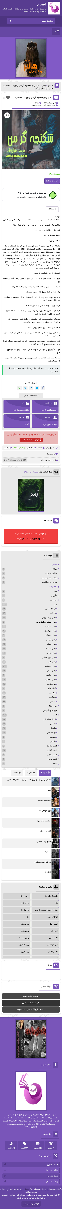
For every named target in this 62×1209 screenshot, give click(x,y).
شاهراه (48, 851)
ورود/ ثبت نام (52, 1181)
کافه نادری (46, 872)
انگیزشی (53, 595)
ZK (28, 917)
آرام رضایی (53, 937)
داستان (53, 728)
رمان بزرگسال (46, 105)
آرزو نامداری (24, 944)
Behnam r (25, 896)
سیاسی (53, 737)
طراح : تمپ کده (29, 1203)
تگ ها (15, 772)
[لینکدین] (31, 388)
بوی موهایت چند (43, 810)
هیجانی (53, 701)
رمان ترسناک (50, 648)
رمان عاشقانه (36, 105)
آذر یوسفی (25, 924)
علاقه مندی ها (52, 1170)
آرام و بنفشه (24, 937)
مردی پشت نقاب (44, 841)
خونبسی (53, 599)
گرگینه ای (52, 688)
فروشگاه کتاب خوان (30, 1002)
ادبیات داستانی (49, 719)
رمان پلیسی (51, 639)
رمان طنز (52, 661)
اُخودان (50, 85)
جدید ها (44, 772)
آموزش (54, 569)
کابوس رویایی (45, 831)
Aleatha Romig (51, 896)
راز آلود (53, 613)
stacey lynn (53, 917)
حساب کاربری (52, 1164)
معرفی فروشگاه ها (49, 582)
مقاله (55, 763)
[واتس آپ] (19, 388)
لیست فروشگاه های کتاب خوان (30, 1009)
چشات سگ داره (44, 821)
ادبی (55, 591)
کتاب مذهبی (52, 754)
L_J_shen (25, 903)
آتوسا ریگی (53, 924)
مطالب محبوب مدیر (49, 577)
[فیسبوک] (43, 388)
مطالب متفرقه (51, 573)
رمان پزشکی (51, 635)
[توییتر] (37, 388)
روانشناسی (51, 684)
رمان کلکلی (51, 670)
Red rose (25, 910)
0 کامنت (7, 448)
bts (56, 903)
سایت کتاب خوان (30, 996)
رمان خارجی (51, 653)
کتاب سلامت (51, 746)
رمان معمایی (50, 679)
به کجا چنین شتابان (42, 862)
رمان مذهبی (51, 675)
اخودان (26, 1189)
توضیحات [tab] (52, 209)
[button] (7, 115)
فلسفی (53, 741)
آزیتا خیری (25, 951)
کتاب (55, 714)
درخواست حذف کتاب (30, 439)
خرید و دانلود (52, 180)
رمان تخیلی (51, 644)
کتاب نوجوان (52, 759)
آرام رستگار (24, 931)
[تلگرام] (25, 388)
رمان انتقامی (50, 626)
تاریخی (53, 723)
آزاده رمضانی (53, 951)
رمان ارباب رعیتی (49, 617)
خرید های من (52, 1176)
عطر (49, 790)
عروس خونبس (44, 800)
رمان (44, 85)
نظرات (29, 772)
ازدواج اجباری (50, 608)
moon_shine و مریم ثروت (46, 910)
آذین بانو (54, 931)
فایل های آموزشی (50, 710)
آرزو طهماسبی (52, 944)
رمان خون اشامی (49, 657)
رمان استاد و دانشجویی (46, 622)
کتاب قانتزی (52, 750)
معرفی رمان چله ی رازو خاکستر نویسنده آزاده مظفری (29, 779)
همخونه (52, 697)
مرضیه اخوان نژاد (31, 472)
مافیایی (52, 692)
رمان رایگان (52, 706)
